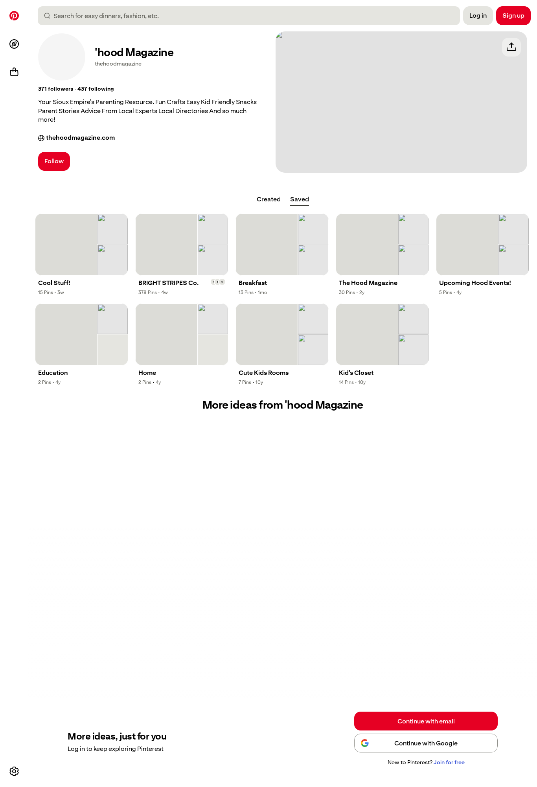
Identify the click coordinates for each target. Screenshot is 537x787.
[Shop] (14, 72)
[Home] (14, 15)
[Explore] (14, 44)
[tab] (268, 199)
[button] (55, 89)
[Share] (511, 47)
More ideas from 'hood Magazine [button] (282, 405)
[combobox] (252, 15)
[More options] (14, 771)
